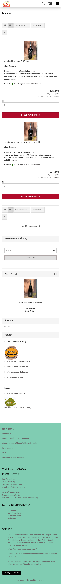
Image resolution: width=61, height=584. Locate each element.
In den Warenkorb (30, 115)
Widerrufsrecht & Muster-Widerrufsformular (19, 443)
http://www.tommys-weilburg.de (17, 361)
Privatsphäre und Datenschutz (14, 458)
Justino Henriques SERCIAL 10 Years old (22, 142)
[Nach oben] (53, 579)
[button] (5, 25)
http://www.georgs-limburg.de (16, 372)
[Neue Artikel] (55, 274)
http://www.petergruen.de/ (15, 393)
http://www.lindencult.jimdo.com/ (17, 408)
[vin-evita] (6, 3)
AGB (4, 453)
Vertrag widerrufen (11, 573)
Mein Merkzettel (14, 516)
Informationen (7, 448)
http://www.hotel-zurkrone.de (16, 367)
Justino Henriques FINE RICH (17, 61)
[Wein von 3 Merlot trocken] (30, 288)
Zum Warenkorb (14, 513)
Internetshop (22, 580)
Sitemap (7, 326)
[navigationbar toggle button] (57, 3)
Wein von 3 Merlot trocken (30, 303)
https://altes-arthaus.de (13, 377)
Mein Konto (12, 518)
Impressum (6, 433)
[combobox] (21, 25)
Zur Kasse (12, 510)
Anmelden (30, 258)
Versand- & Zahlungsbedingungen (15, 438)
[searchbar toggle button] (43, 3)
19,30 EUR (30, 308)
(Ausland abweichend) (32, 84)
